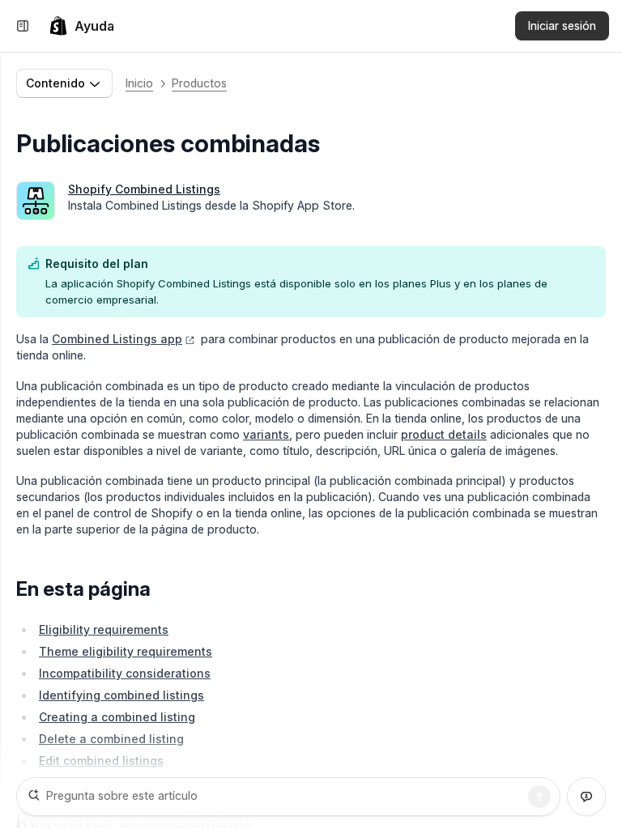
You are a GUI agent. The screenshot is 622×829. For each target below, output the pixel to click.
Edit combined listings (101, 760)
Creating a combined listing (117, 717)
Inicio (139, 83)
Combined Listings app (117, 339)
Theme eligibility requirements (125, 651)
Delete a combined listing (111, 739)
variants (266, 434)
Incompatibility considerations (125, 673)
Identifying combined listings (121, 695)
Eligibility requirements (103, 629)
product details (444, 434)
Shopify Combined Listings (144, 189)
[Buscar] (539, 796)
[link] (81, 26)
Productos (199, 83)
